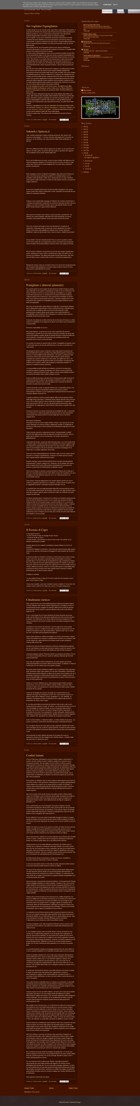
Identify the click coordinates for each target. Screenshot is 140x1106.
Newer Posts (29, 1088)
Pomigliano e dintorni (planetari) (45, 285)
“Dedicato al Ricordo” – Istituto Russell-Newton (95, 51)
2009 (84, 172)
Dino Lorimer (87, 90)
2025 (84, 126)
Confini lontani (34, 755)
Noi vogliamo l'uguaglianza (41, 26)
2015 (84, 140)
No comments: (53, 119)
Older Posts (73, 1088)
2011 (84, 150)
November (88, 161)
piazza (41, 34)
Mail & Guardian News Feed (91, 25)
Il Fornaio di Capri (37, 530)
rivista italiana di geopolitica (91, 55)
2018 (84, 137)
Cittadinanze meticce (38, 599)
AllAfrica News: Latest (89, 34)
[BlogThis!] (62, 120)
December (88, 155)
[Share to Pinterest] (68, 120)
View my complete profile (88, 93)
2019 (84, 134)
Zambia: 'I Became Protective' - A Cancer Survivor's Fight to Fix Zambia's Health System (97, 36)
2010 (84, 153)
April (86, 166)
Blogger (78, 1102)
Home (51, 1088)
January (87, 168)
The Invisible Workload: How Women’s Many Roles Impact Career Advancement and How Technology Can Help (97, 28)
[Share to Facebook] (66, 120)
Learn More (107, 4)
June (86, 163)
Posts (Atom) (35, 1092)
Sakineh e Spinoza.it (38, 131)
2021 (84, 129)
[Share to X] (64, 120)
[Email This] (61, 120)
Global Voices (87, 41)
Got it (115, 4)
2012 (84, 147)
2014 (84, 142)
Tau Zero (86, 49)
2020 (84, 132)
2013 (84, 145)
